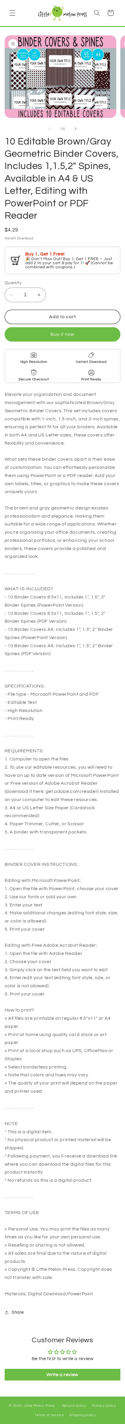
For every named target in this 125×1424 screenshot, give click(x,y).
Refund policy (74, 1405)
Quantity (13, 283)
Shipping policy (82, 1415)
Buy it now (63, 334)
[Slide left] (49, 129)
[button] (12, 13)
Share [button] (18, 1312)
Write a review (62, 1374)
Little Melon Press (39, 1405)
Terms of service (49, 1415)
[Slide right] (75, 129)
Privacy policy (104, 1405)
